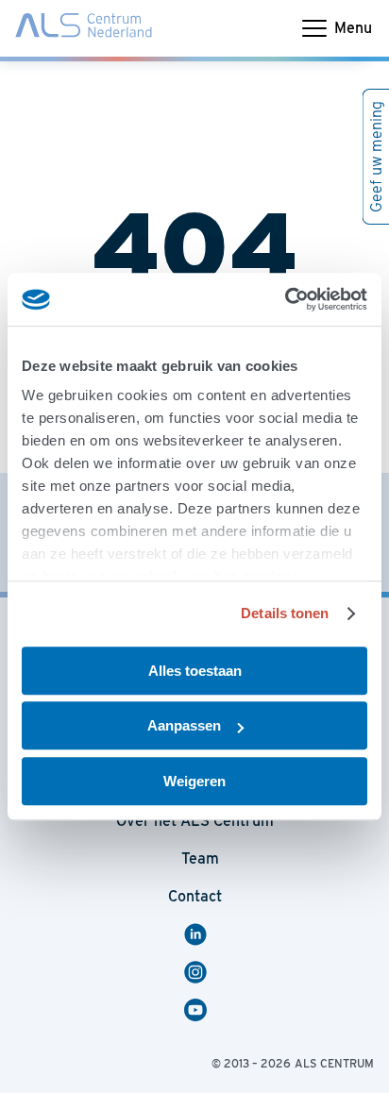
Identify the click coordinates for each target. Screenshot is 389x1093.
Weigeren (194, 781)
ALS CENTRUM (334, 1063)
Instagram (198, 972)
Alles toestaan (195, 671)
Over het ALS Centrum (195, 821)
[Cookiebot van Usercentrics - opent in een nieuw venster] (284, 299)
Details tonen (285, 613)
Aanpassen (184, 725)
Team (200, 858)
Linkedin (203, 934)
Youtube (203, 1010)
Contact (47, 51)
